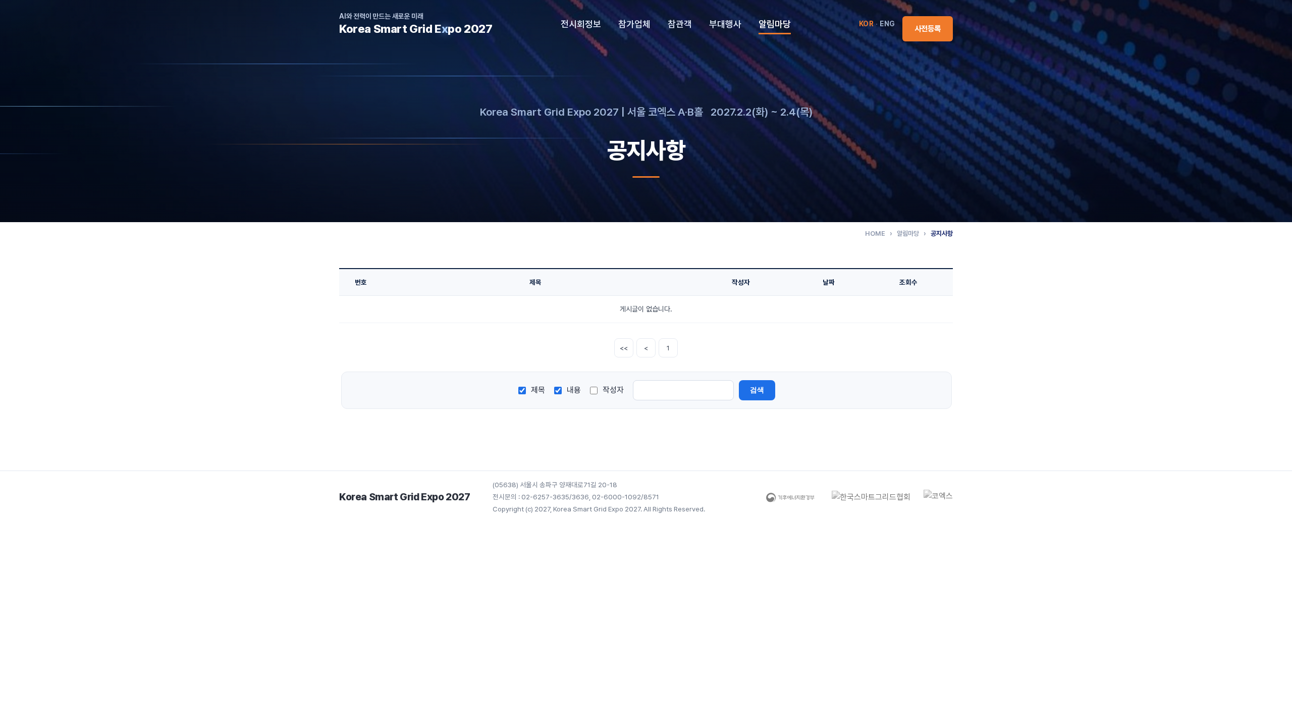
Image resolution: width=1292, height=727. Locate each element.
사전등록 (927, 28)
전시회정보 (581, 24)
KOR (866, 24)
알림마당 (775, 24)
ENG (887, 24)
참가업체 (634, 24)
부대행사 (725, 24)
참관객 (680, 24)
